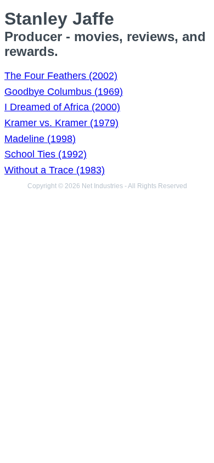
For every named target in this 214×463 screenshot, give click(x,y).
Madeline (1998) (40, 138)
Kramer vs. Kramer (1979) (61, 122)
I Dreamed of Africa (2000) (62, 106)
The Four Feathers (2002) (60, 75)
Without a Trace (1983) (54, 170)
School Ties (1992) (45, 154)
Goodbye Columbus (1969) (63, 91)
